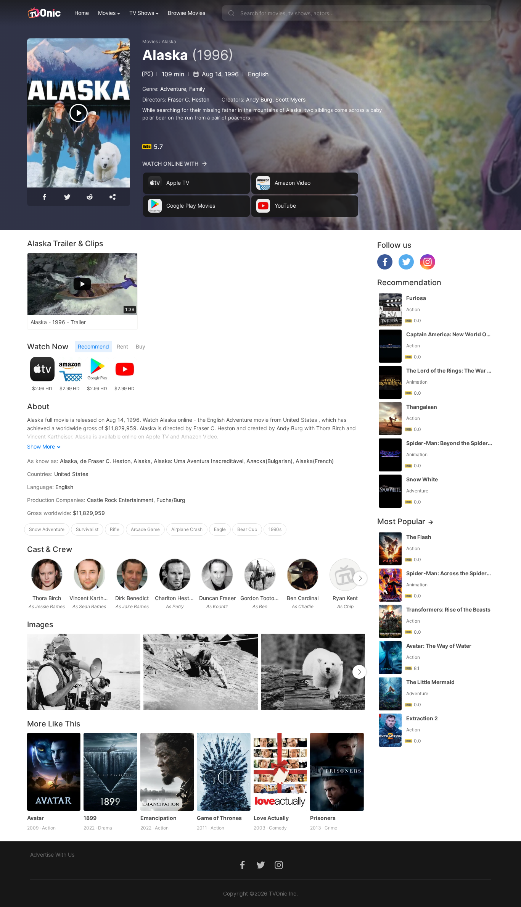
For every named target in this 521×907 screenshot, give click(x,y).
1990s (275, 529)
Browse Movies (186, 13)
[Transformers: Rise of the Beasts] (390, 621)
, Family (195, 89)
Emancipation (158, 818)
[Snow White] (390, 491)
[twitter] (406, 267)
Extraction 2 (422, 718)
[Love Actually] (280, 772)
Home (81, 13)
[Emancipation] (167, 772)
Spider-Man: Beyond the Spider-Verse (449, 443)
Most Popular (401, 521)
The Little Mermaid (430, 682)
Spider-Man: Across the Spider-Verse (449, 573)
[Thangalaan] (390, 418)
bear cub (247, 529)
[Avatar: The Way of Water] (390, 657)
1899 (90, 818)
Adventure (173, 89)
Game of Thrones (219, 818)
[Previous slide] (32, 578)
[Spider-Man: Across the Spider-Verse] (390, 585)
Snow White (422, 479)
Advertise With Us (52, 854)
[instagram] (427, 267)
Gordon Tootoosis (260, 598)
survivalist (87, 529)
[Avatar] (54, 772)
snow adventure (46, 529)
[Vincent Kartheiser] (89, 574)
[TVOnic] (44, 13)
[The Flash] (390, 548)
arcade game (145, 529)
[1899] (110, 772)
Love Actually (271, 818)
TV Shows (141, 13)
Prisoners (323, 818)
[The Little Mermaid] (390, 693)
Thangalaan (421, 406)
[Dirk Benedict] (132, 574)
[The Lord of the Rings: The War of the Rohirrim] (390, 382)
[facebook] (384, 267)
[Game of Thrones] (224, 772)
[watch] (78, 113)
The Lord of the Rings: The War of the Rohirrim (449, 370)
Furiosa (416, 298)
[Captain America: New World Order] (390, 346)
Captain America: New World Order (449, 334)
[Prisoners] (337, 772)
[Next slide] (360, 578)
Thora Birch (46, 598)
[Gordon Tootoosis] (260, 574)
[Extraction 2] (390, 730)
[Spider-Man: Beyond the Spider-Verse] (390, 454)
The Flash (418, 537)
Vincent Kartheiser (89, 598)
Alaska (169, 41)
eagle (220, 529)
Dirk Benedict (132, 598)
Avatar (35, 818)
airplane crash (187, 529)
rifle (114, 529)
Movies (107, 13)
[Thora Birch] (47, 574)
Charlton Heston (175, 598)
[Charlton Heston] (175, 574)
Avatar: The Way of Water (438, 645)
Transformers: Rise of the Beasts (448, 609)
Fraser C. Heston (188, 99)
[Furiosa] (390, 309)
